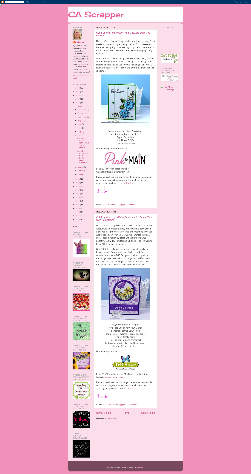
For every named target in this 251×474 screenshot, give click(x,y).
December (82, 106)
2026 (77, 88)
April (80, 135)
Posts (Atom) (112, 419)
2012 (77, 212)
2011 (77, 216)
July (79, 124)
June (80, 128)
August (81, 120)
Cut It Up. (130, 183)
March (80, 167)
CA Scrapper (96, 14)
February (82, 171)
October (81, 113)
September (82, 117)
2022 (77, 103)
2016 (77, 197)
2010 (77, 219)
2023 (77, 99)
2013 (77, 208)
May (80, 131)
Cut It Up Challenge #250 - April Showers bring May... (83, 142)
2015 (77, 201)
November (82, 109)
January (81, 174)
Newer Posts (103, 412)
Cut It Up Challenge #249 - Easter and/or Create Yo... (83, 156)
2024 (77, 95)
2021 (77, 179)
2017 (77, 194)
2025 (77, 92)
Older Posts (148, 412)
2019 (77, 186)
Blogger (140, 467)
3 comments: (132, 204)
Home (126, 412)
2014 (77, 204)
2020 (77, 183)
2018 (77, 190)
